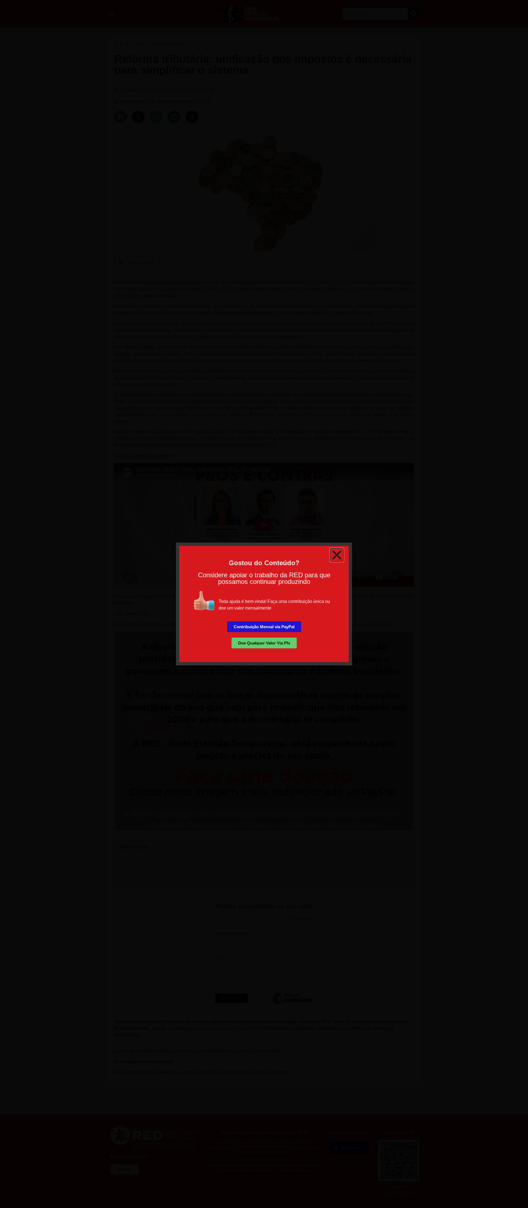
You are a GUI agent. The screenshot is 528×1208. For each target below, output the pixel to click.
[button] (337, 555)
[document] (264, 604)
